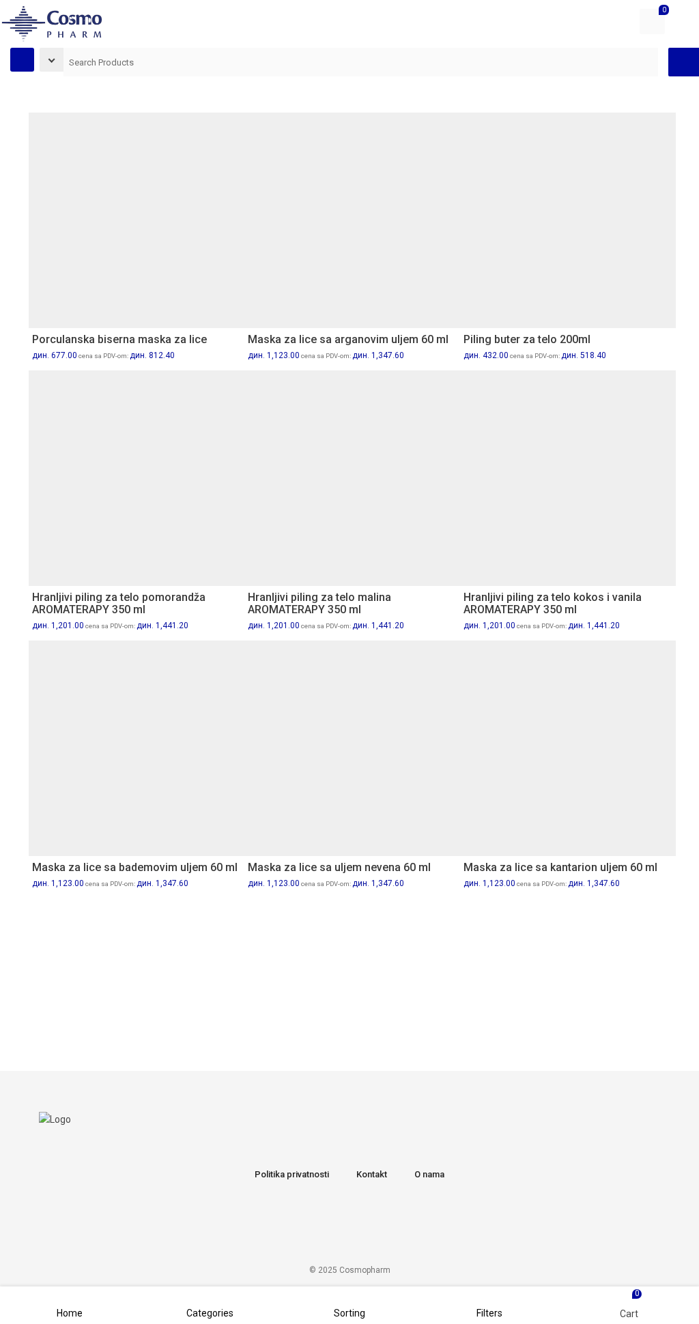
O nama (429, 1174)
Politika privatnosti (292, 1174)
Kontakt (371, 1174)
